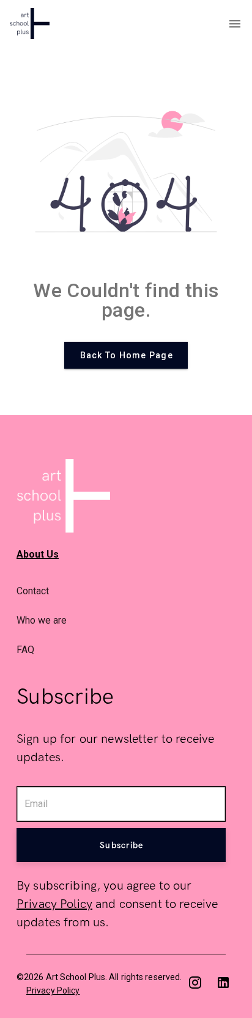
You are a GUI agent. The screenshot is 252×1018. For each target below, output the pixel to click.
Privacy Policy (54, 904)
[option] (126, 591)
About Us (38, 554)
